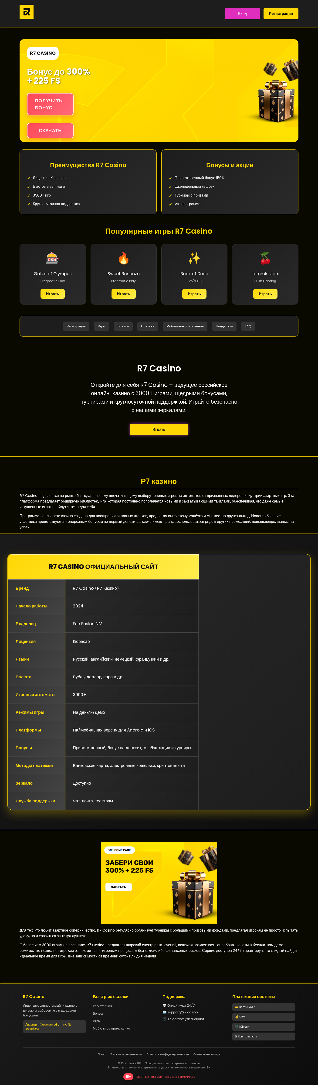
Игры (101, 326)
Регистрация (281, 13)
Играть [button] (159, 429)
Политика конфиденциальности (167, 1054)
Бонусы (123, 326)
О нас (101, 1054)
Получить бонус (48, 104)
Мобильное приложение (185, 326)
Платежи (147, 326)
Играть (52, 294)
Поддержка (224, 326)
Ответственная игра (206, 1054)
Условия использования (126, 1054)
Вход (242, 13)
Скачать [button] (50, 130)
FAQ (248, 326)
